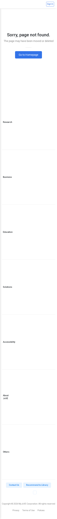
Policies (41, 510)
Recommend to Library (37, 485)
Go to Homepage (28, 54)
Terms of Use (28, 510)
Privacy (16, 510)
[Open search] (42, 4)
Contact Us (14, 485)
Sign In (50, 4)
